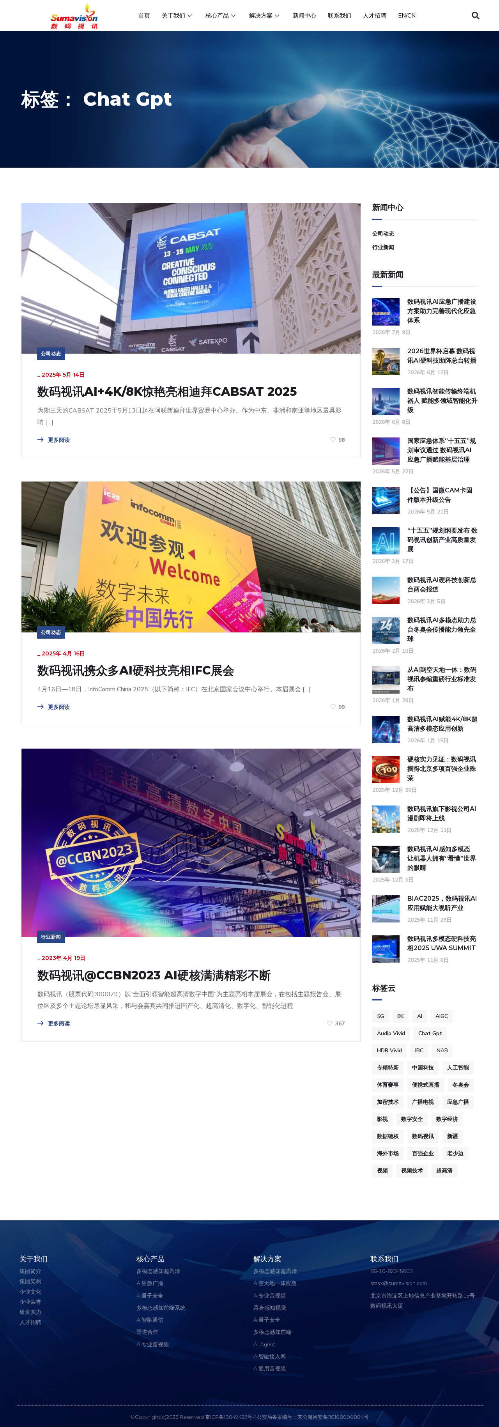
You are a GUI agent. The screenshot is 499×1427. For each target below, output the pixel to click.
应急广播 (458, 1102)
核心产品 (217, 15)
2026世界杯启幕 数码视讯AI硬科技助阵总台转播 (441, 355)
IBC (419, 1050)
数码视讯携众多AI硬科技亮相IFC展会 (135, 671)
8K (400, 1016)
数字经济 (447, 1119)
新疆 (452, 1136)
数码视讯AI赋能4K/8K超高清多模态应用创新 (442, 723)
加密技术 (388, 1102)
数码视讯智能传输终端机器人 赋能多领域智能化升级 (442, 401)
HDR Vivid (389, 1050)
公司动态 (51, 353)
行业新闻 (51, 937)
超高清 (444, 1170)
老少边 (455, 1153)
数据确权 (388, 1136)
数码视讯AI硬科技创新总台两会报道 (441, 584)
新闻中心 (304, 15)
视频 (382, 1170)
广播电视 (423, 1102)
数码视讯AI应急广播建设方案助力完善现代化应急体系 (441, 311)
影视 (382, 1119)
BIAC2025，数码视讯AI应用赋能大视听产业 (442, 903)
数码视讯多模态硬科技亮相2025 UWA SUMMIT (441, 943)
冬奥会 (461, 1085)
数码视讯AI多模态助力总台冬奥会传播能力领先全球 (441, 629)
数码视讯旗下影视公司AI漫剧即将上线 (441, 813)
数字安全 (412, 1119)
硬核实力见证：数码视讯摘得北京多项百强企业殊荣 (441, 769)
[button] (475, 15)
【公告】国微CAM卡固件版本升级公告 (439, 495)
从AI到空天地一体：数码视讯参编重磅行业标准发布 (441, 679)
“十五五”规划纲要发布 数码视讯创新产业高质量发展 (442, 540)
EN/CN (407, 15)
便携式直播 (425, 1085)
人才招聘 (374, 15)
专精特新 (388, 1067)
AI (419, 1016)
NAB (442, 1050)
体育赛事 (388, 1085)
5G (380, 1016)
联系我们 (339, 15)
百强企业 (423, 1153)
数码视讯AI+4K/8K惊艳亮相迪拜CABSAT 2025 (167, 392)
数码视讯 (423, 1136)
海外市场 (388, 1153)
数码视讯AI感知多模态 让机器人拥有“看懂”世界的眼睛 (441, 858)
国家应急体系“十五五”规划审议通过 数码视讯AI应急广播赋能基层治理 (441, 450)
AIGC (441, 1016)
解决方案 (261, 15)
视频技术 (412, 1170)
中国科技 (423, 1067)
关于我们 (173, 15)
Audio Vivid (391, 1033)
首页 (144, 15)
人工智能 (458, 1067)
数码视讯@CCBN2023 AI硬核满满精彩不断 (154, 975)
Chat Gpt (430, 1033)
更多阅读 (58, 440)
